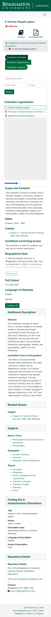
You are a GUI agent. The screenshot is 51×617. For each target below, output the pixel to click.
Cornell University (21, 454)
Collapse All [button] (12, 305)
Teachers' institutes (22, 481)
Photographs (19, 445)
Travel (15, 490)
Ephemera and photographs (21, 116)
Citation (21, 37)
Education (17, 469)
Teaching (17, 487)
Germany (17, 457)
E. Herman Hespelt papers (17, 107)
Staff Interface (31, 607)
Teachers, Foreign (21, 484)
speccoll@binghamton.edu (22, 591)
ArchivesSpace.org (21, 610)
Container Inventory (16, 67)
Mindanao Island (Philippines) (26, 460)
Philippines (18, 472)
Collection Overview (16, 57)
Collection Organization (18, 62)
